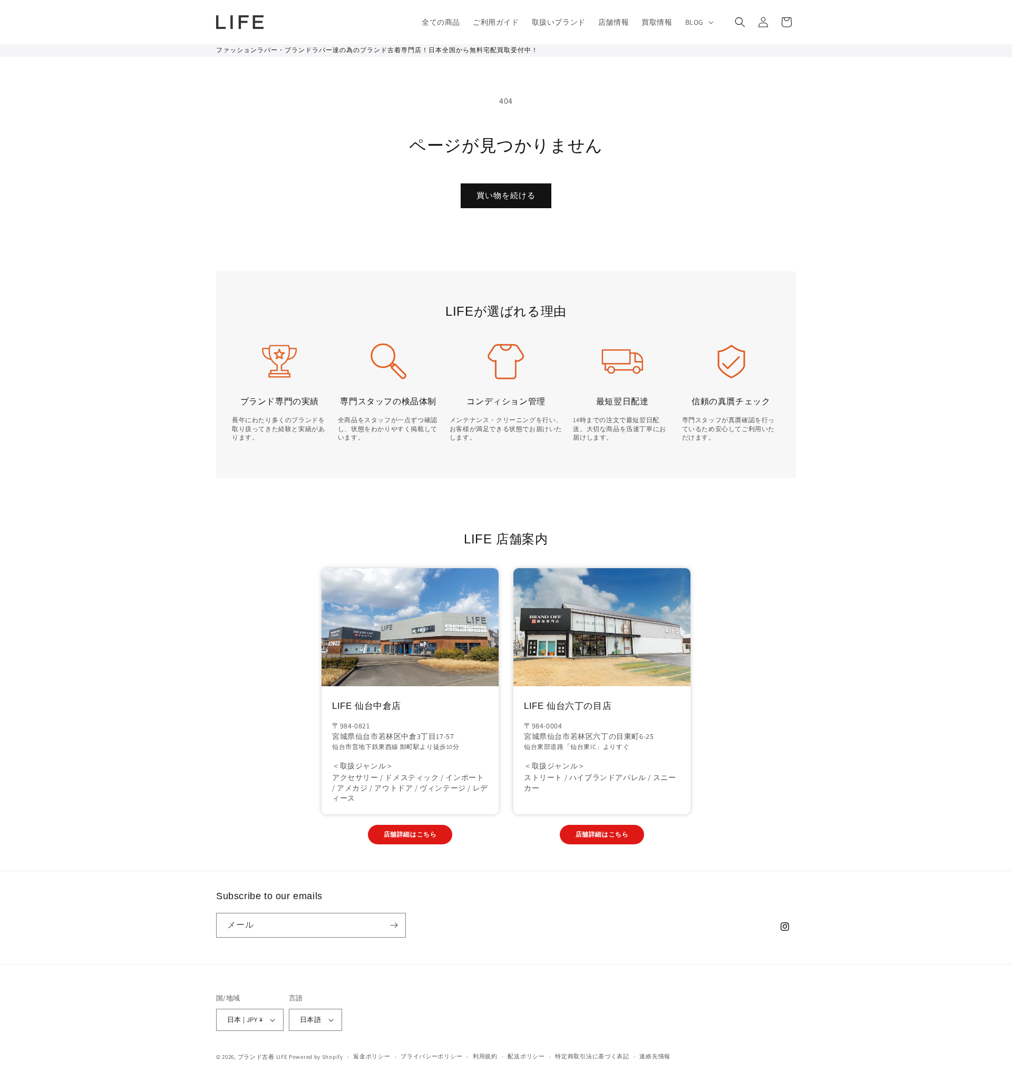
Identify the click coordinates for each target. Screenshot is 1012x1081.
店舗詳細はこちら (410, 834)
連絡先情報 (654, 1056)
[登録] (393, 925)
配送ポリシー (526, 1056)
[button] (698, 22)
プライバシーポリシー (431, 1056)
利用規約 (485, 1056)
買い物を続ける (506, 195)
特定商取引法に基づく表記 (592, 1056)
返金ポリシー (371, 1056)
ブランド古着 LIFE (263, 1056)
